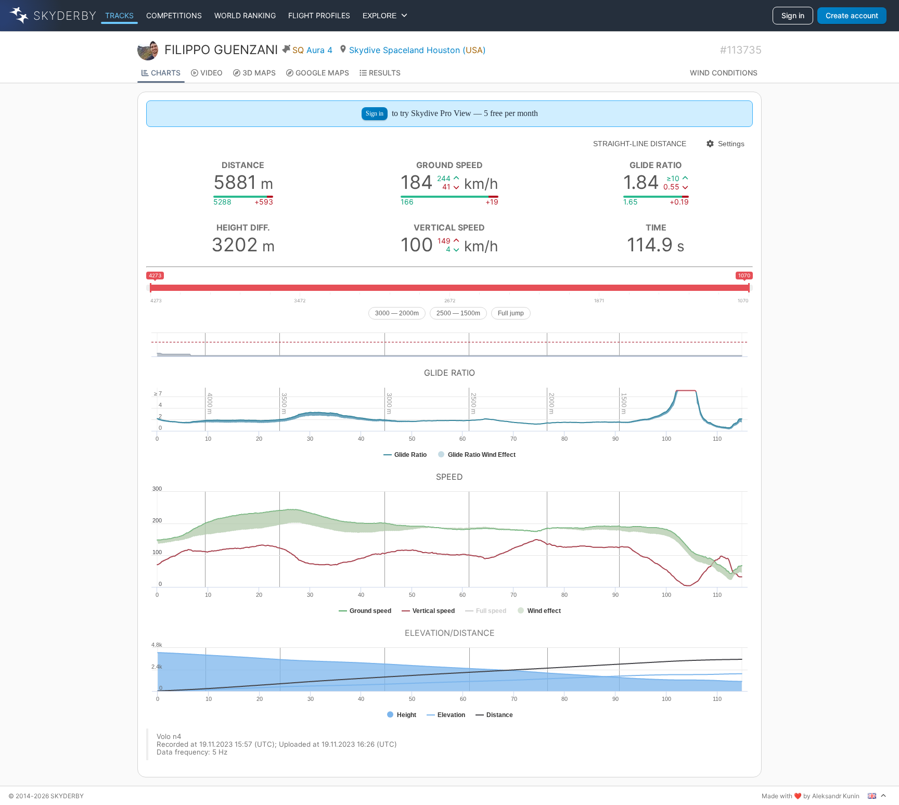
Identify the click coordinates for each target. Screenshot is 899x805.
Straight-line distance (639, 143)
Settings (731, 143)
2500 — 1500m (458, 313)
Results (385, 72)
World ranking (245, 15)
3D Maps (259, 72)
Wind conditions (723, 72)
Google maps (322, 72)
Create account (852, 15)
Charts (166, 72)
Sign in (792, 15)
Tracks (119, 15)
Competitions (174, 15)
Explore (382, 15)
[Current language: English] (877, 795)
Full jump (511, 313)
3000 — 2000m (397, 313)
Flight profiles (319, 15)
